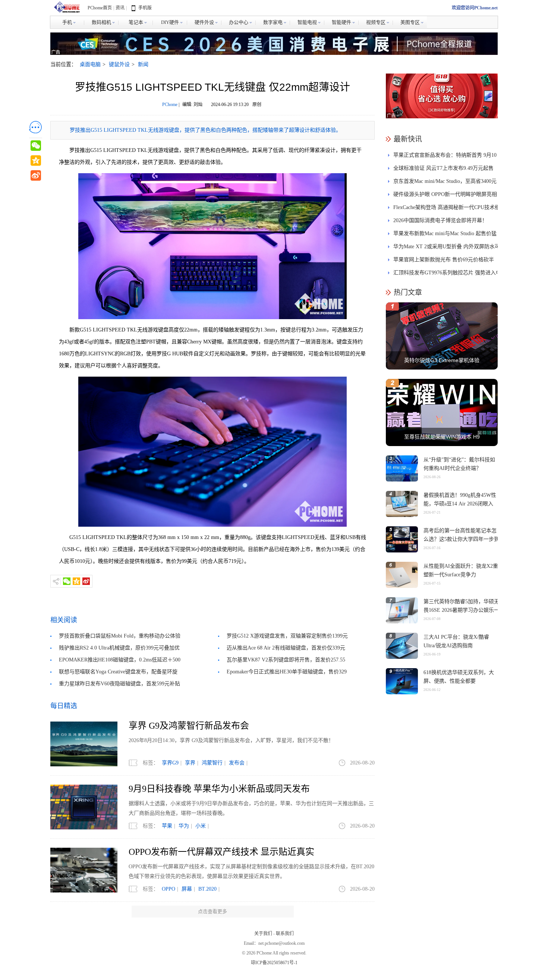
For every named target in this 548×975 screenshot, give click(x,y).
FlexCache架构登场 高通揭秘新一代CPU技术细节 (446, 209)
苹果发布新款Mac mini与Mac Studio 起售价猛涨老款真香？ (445, 235)
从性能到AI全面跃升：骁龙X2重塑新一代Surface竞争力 (460, 570)
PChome (169, 104)
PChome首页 (100, 7)
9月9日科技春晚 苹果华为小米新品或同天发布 (219, 789)
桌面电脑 (90, 64)
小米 (200, 826)
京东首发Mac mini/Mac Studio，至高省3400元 (445, 181)
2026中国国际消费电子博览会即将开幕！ (440, 220)
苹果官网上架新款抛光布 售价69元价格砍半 (443, 259)
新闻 (143, 64)
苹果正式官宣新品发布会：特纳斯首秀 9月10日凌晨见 (445, 157)
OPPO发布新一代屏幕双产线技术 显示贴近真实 (221, 852)
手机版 (145, 7)
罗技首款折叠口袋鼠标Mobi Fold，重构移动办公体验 (119, 636)
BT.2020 (207, 889)
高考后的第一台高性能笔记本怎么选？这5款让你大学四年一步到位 (461, 539)
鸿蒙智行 (212, 763)
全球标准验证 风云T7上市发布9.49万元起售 (443, 168)
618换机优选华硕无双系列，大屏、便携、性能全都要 (458, 677)
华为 (184, 826)
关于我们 (263, 933)
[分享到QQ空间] (76, 581)
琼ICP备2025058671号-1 (274, 962)
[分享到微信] (66, 581)
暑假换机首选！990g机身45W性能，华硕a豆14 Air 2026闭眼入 (459, 499)
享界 (190, 763)
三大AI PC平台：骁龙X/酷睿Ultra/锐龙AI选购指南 (456, 641)
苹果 (167, 826)
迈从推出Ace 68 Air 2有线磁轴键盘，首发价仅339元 (286, 648)
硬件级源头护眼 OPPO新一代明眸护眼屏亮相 (445, 194)
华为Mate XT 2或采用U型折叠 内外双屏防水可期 (446, 248)
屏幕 (187, 889)
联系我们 (285, 933)
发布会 (237, 763)
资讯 (120, 7)
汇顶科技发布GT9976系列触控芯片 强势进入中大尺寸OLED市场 (447, 274)
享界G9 (170, 763)
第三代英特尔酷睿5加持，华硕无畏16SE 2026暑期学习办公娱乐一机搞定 (461, 610)
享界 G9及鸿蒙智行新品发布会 (189, 726)
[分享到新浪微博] (86, 581)
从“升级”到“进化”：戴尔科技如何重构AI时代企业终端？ (459, 464)
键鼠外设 (119, 64)
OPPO (168, 889)
